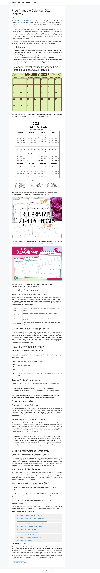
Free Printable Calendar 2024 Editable (27, 529)
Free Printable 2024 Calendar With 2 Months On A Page (32, 521)
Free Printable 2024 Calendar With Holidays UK (30, 523)
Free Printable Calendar (18, 561)
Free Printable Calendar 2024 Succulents (28, 535)
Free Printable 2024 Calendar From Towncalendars (31, 518)
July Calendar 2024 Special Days (21, 562)
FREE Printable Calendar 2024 (24, 2)
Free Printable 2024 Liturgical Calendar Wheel (29, 526)
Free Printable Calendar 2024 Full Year (27, 532)
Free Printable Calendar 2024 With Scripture (29, 537)
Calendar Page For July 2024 (20, 563)
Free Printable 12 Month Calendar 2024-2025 (29, 515)
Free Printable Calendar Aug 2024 (26, 540)
